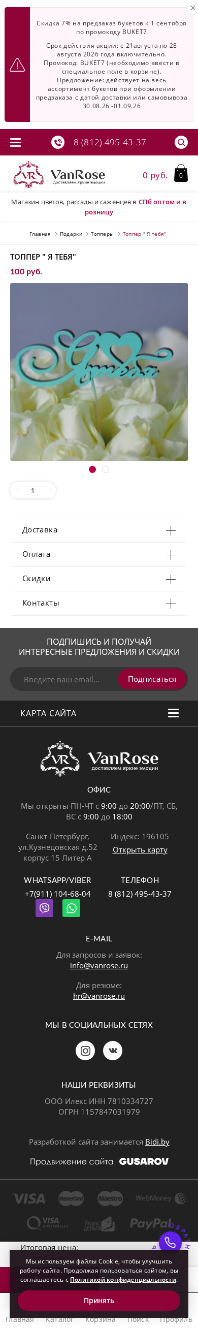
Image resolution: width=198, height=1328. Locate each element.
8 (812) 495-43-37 (140, 894)
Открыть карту (140, 849)
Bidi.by (157, 1141)
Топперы (102, 233)
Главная (40, 233)
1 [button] (92, 469)
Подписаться (152, 679)
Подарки (71, 233)
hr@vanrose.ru (99, 996)
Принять (99, 1300)
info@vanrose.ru (99, 965)
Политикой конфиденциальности (123, 1279)
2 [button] (105, 469)
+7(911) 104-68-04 (58, 894)
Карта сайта (48, 713)
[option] (99, 372)
